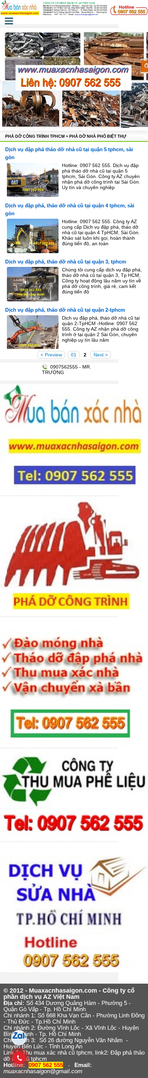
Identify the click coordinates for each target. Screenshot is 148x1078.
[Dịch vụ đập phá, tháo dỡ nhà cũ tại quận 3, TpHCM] (33, 299)
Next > (101, 354)
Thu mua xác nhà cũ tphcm (57, 1052)
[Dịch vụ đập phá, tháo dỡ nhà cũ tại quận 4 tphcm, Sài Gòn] (33, 251)
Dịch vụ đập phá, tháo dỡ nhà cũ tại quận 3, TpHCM (65, 262)
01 (73, 354)
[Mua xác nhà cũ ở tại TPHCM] (74, 16)
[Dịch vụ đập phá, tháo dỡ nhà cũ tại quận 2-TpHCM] (33, 348)
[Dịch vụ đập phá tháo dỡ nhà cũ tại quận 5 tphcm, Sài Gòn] (33, 195)
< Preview (51, 354)
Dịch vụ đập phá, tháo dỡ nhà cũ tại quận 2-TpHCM (65, 310)
